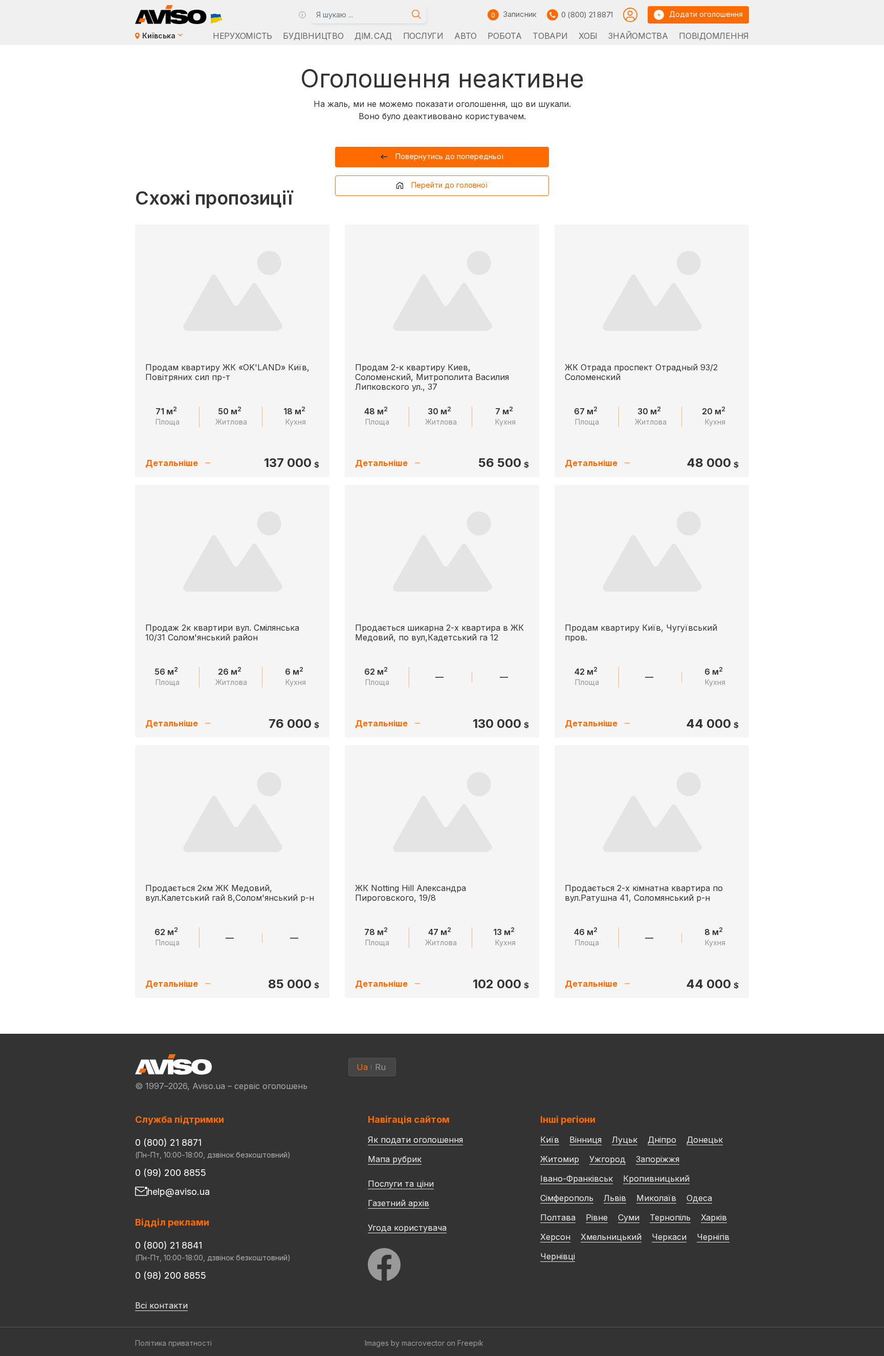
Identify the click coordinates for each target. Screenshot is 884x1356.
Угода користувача (407, 1227)
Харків (714, 1217)
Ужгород (607, 1159)
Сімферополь (566, 1198)
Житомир (559, 1159)
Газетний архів (398, 1203)
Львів (615, 1198)
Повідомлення (714, 36)
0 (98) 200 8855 (170, 1275)
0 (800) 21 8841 (168, 1245)
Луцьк (624, 1140)
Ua (362, 1067)
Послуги (423, 36)
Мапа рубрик (395, 1159)
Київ (549, 1140)
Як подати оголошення (415, 1140)
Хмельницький (611, 1237)
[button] (442, 157)
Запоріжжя (657, 1159)
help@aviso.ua (178, 1191)
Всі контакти (161, 1305)
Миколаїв (656, 1198)
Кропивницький (656, 1178)
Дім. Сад (373, 36)
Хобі (588, 36)
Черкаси (669, 1237)
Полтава (558, 1217)
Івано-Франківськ (576, 1178)
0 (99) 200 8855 (170, 1172)
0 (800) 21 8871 (587, 14)
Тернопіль (670, 1217)
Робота (504, 36)
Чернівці (557, 1256)
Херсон (555, 1237)
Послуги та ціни (401, 1183)
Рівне (597, 1217)
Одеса (699, 1198)
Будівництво (313, 36)
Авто (465, 36)
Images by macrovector (405, 1343)
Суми (628, 1217)
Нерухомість (242, 36)
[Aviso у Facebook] (435, 1261)
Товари (550, 36)
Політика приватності (173, 1343)
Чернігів (713, 1237)
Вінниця (585, 1140)
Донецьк (705, 1140)
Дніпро (662, 1140)
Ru (380, 1067)
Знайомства (638, 36)
